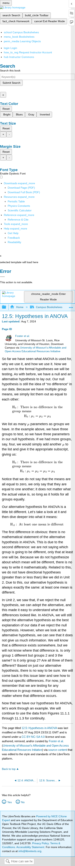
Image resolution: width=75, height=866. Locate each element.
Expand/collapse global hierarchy (6, 307)
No (22, 802)
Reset (6, 108)
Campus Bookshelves (49, 307)
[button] (14, 237)
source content (57, 749)
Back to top (9, 769)
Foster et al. (22, 336)
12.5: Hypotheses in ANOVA (39, 728)
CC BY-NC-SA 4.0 (33, 736)
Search (7, 861)
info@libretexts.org (29, 851)
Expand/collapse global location (71, 306)
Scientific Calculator (20, 210)
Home (19, 307)
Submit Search (11, 82)
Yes (9, 802)
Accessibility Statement (30, 847)
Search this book (10, 70)
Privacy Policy (40, 843)
